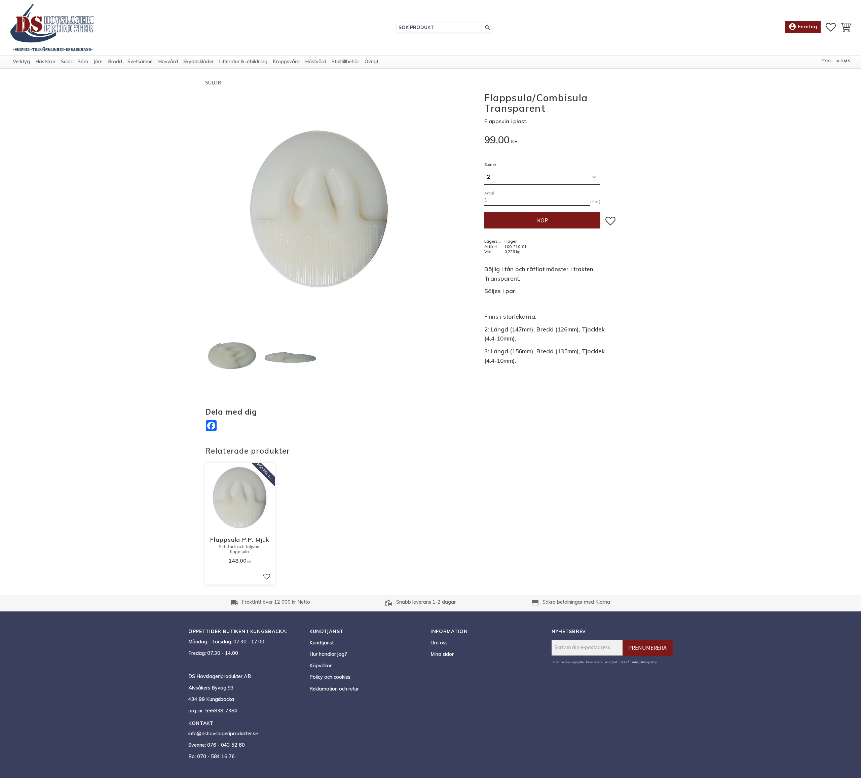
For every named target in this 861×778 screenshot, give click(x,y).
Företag (802, 27)
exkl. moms (836, 61)
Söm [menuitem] (83, 62)
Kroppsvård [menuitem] (286, 62)
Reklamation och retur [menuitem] (334, 689)
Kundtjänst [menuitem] (321, 643)
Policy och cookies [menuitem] (329, 677)
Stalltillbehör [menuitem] (345, 62)
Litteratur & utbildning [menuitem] (243, 62)
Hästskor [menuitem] (45, 62)
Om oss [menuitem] (439, 643)
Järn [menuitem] (98, 62)
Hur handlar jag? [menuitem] (328, 654)
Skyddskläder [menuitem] (198, 62)
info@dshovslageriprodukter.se (223, 734)
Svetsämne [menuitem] (140, 62)
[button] (831, 27)
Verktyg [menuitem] (21, 62)
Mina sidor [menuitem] (442, 654)
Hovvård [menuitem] (168, 62)
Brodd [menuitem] (115, 62)
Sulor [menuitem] (66, 62)
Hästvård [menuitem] (315, 62)
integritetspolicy (644, 662)
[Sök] (487, 27)
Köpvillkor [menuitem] (320, 666)
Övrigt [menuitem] (371, 62)
